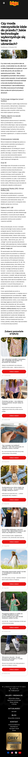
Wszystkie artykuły (14, 718)
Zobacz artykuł (14, 371)
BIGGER (14, 711)
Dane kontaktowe (14, 724)
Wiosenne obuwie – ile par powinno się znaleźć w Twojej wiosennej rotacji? (12, 658)
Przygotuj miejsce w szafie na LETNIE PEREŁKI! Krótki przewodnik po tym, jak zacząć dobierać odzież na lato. (12, 616)
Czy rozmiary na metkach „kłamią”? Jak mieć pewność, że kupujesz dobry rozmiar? (13, 447)
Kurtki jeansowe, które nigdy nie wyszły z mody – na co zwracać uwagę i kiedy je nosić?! (13, 489)
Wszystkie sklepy (14, 698)
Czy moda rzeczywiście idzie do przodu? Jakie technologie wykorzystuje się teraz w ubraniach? (14, 33)
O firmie (14, 704)
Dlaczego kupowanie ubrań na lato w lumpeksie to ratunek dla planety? (14, 573)
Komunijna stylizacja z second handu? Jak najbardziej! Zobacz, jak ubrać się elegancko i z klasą (14, 531)
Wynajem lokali (14, 728)
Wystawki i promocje (14, 700)
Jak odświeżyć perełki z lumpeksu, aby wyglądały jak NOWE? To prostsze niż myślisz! (14, 360)
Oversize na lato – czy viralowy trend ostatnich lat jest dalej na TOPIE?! (12, 402)
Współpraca (14, 726)
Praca (14, 730)
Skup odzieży (14, 702)
